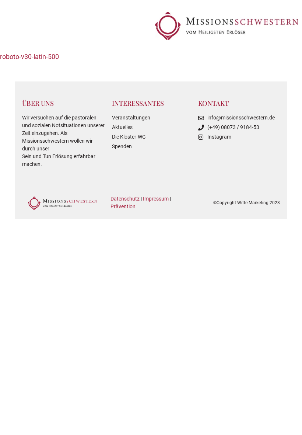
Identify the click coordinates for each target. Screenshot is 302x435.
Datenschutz (125, 199)
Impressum (156, 199)
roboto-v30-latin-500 (29, 56)
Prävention (123, 206)
